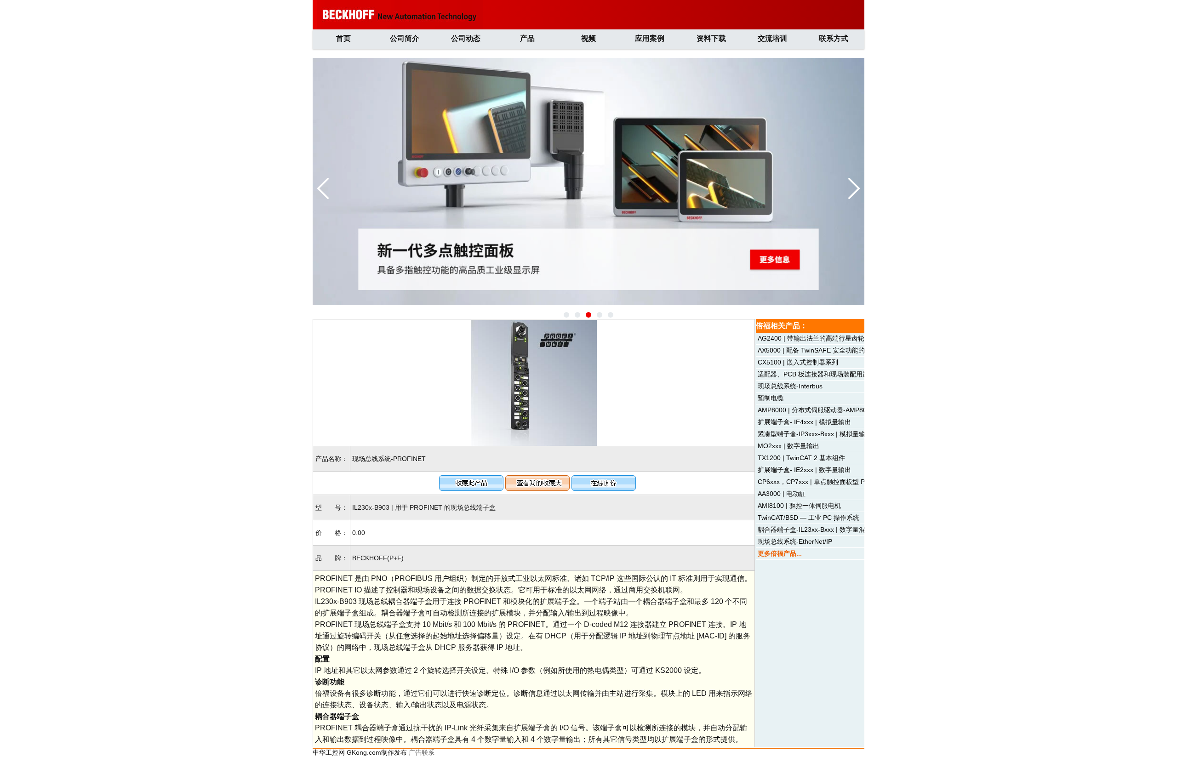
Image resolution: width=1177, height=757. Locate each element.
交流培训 (772, 38)
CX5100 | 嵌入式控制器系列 (798, 362)
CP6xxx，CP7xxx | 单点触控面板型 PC (813, 481)
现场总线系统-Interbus (790, 386)
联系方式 (833, 38)
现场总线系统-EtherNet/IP (795, 541)
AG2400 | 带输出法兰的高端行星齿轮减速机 (821, 338)
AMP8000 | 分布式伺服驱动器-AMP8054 (816, 410)
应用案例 (649, 38)
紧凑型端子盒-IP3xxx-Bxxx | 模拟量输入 (815, 434)
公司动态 (465, 38)
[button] (566, 315)
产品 (527, 38)
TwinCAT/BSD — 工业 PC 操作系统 (808, 517)
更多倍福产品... (780, 553)
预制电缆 (770, 398)
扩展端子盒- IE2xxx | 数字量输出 (804, 469)
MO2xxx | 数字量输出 (788, 446)
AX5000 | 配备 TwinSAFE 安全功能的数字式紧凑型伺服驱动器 (847, 350)
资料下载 (711, 38)
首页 (343, 38)
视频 (588, 38)
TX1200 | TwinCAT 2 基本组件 (801, 457)
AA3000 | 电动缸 (782, 493)
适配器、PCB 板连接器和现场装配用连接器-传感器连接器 (840, 374)
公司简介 (404, 38)
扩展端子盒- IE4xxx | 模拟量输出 (804, 422)
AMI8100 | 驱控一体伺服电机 (799, 505)
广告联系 (421, 752)
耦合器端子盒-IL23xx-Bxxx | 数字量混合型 (818, 529)
